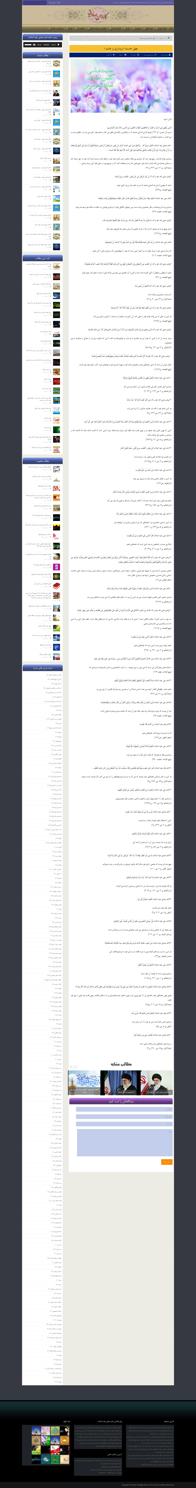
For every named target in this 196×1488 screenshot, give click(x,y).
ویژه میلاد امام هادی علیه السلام (43, 408)
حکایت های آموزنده (56, 966)
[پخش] (58, 44)
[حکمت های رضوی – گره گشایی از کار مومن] (121, 1086)
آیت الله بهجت (57, 684)
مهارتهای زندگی (57, 1315)
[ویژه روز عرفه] (56, 429)
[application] (42, 44)
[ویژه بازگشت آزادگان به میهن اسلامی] (56, 286)
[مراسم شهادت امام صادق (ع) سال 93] (56, 517)
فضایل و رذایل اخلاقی (55, 1192)
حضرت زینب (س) (56, 940)
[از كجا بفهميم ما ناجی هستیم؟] (56, 102)
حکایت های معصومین (55, 975)
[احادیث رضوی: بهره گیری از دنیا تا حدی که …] (56, 217)
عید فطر (59, 1174)
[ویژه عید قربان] (56, 420)
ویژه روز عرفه (47, 427)
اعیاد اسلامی (58, 772)
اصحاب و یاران (57, 750)
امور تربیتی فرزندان (56, 834)
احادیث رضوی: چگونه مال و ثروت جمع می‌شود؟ (39, 244)
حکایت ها (81, 29)
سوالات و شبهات (57, 1081)
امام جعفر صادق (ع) (56, 776)
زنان (60, 1064)
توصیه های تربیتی (57, 900)
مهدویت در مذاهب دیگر (55, 1329)
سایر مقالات (58, 1077)
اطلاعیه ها (58, 759)
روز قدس (59, 1041)
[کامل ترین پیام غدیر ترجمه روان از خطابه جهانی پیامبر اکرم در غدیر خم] (56, 400)
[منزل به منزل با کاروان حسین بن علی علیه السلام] (56, 352)
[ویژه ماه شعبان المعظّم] (56, 647)
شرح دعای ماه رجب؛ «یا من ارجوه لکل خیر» (40, 90)
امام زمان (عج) (57, 798)
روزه (60, 1050)
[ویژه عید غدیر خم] (56, 390)
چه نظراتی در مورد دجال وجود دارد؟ (42, 565)
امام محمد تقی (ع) (56, 821)
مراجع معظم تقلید (57, 1276)
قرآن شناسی (58, 1209)
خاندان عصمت (57, 984)
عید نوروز (59, 1178)
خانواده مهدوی (57, 997)
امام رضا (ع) (58, 794)
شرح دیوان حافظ (57, 1108)
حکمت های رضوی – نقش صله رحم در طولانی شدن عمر (156, 1091)
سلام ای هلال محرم (46, 341)
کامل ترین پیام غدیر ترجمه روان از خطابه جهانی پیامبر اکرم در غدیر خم (39, 399)
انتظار (60, 838)
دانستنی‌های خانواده (56, 1019)
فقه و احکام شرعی (56, 1200)
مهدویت (137, 29)
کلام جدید (58, 1227)
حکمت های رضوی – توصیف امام (42, 139)
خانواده (70, 29)
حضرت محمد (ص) (56, 953)
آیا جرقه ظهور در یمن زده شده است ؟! (41, 635)
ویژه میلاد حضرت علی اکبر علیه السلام (41, 447)
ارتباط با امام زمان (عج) (55, 728)
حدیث (127, 29)
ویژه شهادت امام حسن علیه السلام (42, 312)
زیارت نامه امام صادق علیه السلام (42, 506)
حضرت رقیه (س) (57, 935)
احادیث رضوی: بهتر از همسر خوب (43, 224)
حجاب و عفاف (57, 913)
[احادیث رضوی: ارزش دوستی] (56, 198)
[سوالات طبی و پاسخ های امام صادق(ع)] (56, 576)
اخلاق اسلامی (57, 714)
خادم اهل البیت (164, 55)
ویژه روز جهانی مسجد (45, 331)
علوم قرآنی (58, 1165)
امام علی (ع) (58, 807)
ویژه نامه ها (58, 1377)
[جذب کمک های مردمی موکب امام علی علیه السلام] (56, 527)
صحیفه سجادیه (57, 1130)
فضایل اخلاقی (57, 1187)
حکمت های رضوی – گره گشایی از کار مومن (122, 1092)
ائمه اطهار (149, 29)
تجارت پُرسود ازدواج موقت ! (44, 486)
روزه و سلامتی (57, 1055)
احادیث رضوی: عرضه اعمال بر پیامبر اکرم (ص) (39, 205)
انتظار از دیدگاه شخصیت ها (54, 843)
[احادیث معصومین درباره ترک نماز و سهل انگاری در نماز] (56, 556)
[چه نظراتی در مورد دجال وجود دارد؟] (56, 567)
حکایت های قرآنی (56, 971)
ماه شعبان (58, 1253)
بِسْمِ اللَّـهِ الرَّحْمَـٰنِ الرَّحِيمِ (167, 2)
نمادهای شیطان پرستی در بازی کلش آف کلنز (39, 467)
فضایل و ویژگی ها (56, 1196)
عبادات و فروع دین (56, 1147)
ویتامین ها (58, 1364)
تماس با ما (115, 2)
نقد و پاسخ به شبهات (56, 1337)
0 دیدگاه (121, 55)
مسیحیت (59, 1293)
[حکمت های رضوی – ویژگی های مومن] (56, 170)
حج (60, 909)
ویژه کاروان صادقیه (56, 1373)
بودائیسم (59, 865)
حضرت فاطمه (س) (56, 949)
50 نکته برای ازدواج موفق (44, 534)
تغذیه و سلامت (57, 896)
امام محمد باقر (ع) (56, 816)
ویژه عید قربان (47, 418)
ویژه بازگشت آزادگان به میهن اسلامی (42, 284)
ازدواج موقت (58, 741)
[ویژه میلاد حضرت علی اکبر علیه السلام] (56, 449)
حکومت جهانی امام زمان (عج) (53, 980)
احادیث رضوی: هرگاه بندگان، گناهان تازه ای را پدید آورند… (38, 235)
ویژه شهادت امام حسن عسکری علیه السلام (40, 274)
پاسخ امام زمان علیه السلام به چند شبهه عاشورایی (38, 360)
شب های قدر (58, 1090)
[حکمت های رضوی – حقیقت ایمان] (56, 179)
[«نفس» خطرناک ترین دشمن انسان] (56, 586)
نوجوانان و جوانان (57, 1346)
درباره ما (154, 2)
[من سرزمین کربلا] (56, 371)
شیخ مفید (59, 1121)
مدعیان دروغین (57, 1271)
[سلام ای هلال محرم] (56, 343)
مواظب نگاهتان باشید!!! (45, 654)
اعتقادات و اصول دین (56, 763)
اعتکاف (59, 767)
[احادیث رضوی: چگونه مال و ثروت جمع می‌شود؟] (56, 247)
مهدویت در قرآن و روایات (55, 1324)
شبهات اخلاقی (57, 1094)
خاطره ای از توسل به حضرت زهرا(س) (41, 476)
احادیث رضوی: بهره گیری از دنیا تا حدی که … (39, 215)
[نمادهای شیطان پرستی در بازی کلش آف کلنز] (56, 469)
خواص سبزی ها (57, 1006)
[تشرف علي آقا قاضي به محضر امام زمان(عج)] (56, 608)
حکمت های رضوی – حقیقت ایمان (42, 177)
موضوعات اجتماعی (56, 1333)
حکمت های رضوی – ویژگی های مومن (41, 167)
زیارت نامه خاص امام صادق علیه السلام (141, 2)
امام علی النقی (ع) (56, 812)
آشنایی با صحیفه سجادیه (55, 675)
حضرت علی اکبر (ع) (56, 944)
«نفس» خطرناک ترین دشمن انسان (42, 584)
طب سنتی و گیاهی (56, 1134)
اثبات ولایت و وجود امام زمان (54, 701)
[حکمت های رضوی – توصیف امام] (56, 141)
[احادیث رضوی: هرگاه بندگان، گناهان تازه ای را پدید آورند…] (56, 236)
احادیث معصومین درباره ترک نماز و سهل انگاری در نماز (38, 555)
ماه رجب (59, 1245)
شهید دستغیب (58, 1117)
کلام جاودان (161, 29)
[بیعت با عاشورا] (56, 381)
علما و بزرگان (58, 1156)
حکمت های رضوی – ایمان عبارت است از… (40, 186)
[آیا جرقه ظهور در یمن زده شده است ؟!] (56, 637)
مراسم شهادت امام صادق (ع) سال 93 (42, 515)
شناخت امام (58, 1112)
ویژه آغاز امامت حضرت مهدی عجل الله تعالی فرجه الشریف (38, 265)
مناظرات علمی (57, 1307)
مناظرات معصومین (56, 1311)
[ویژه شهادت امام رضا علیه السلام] (56, 324)
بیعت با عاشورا (47, 379)
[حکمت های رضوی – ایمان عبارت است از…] (56, 189)
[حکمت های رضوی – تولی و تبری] (56, 122)
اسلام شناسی (116, 29)
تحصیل (59, 878)
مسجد (59, 1284)
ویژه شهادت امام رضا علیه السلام (43, 322)
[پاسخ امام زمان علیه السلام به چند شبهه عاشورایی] (56, 362)
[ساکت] (34, 44)
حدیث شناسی (58, 922)
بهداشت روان (58, 856)
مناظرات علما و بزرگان (55, 1302)
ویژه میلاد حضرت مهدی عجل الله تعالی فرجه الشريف (40, 438)
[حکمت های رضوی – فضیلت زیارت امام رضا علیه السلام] (56, 112)
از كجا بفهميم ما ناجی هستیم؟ (43, 100)
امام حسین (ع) (57, 790)
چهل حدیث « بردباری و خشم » (121, 48)
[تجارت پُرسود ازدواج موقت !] (56, 488)
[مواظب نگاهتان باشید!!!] (56, 656)
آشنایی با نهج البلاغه (56, 679)
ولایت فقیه (58, 1360)
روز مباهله (58, 1046)
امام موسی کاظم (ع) (56, 825)
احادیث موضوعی (57, 706)
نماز (60, 1342)
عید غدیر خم (58, 1170)
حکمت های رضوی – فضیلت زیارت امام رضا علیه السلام (38, 110)
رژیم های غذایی (57, 1037)
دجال (60, 1024)
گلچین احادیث (147, 55)
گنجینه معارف (57, 1240)
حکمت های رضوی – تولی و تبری (42, 120)
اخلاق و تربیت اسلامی (97, 29)
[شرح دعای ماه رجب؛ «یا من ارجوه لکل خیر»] (56, 93)
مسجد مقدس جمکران (55, 1289)
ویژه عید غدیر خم (46, 388)
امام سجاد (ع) (57, 803)
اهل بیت (59, 847)
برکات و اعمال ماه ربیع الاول (44, 293)
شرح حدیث (58, 1103)
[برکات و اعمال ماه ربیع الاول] (56, 295)
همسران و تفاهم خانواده (55, 1351)
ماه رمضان (58, 1249)
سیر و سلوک (58, 1086)
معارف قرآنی (58, 1298)
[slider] (28, 44)
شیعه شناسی (58, 1125)
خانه (158, 2)
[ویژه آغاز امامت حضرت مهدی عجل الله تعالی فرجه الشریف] (56, 266)
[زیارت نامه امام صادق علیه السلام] (56, 508)
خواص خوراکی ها (57, 1002)
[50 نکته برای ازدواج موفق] (56, 536)
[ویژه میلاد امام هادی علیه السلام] (56, 410)
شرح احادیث (58, 1099)
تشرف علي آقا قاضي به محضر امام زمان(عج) (40, 606)
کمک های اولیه (57, 1231)
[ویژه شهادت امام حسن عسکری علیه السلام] (56, 276)
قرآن (60, 1205)
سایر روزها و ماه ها (56, 1068)
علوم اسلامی (58, 1161)
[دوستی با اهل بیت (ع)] (56, 160)
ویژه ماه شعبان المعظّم (45, 645)
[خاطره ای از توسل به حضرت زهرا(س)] (56, 478)
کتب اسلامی (58, 1214)
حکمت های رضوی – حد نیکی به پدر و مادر (86, 1092)
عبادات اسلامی (57, 1143)
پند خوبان (59, 874)
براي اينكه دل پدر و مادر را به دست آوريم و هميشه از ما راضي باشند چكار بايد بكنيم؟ (38, 496)
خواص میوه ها (57, 1010)
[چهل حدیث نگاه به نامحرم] (56, 628)
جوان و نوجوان (57, 904)
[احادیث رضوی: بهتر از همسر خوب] (56, 227)
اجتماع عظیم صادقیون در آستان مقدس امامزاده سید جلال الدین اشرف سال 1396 (38, 545)
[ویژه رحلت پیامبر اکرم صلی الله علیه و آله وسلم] (56, 305)
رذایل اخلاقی (58, 1033)
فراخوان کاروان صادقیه (125, 2)
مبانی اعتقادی (58, 1262)
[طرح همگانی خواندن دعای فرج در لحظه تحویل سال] (56, 617)
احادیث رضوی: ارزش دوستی (44, 196)
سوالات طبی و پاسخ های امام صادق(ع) (41, 574)
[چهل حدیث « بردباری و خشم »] (121, 86)
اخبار (60, 710)
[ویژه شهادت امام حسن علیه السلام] (56, 314)
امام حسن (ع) (58, 781)
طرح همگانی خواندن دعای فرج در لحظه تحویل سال (39, 616)
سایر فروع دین (57, 1072)
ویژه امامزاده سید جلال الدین (54, 1368)
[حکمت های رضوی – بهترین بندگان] (56, 151)
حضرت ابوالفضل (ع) (56, 927)
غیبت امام (58, 1183)
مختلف (59, 1267)
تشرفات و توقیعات (57, 891)
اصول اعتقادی (57, 754)
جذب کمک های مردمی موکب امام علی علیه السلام (38, 525)
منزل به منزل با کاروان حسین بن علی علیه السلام (38, 350)
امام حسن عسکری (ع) (55, 785)
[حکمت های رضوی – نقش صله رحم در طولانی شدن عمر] (157, 1086)
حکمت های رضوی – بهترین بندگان (42, 148)
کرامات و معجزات (57, 1218)
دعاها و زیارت (57, 1028)
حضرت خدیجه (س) (56, 931)
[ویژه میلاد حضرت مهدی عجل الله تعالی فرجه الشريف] (56, 439)
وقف (60, 1355)
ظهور (60, 1139)
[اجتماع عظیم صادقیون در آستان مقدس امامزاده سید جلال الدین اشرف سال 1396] (56, 546)
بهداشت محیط (57, 860)
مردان (60, 1280)
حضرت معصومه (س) (56, 957)
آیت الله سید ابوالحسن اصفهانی (53, 688)
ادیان (60, 723)
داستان (59, 1015)
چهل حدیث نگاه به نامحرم (44, 626)
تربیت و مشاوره (57, 887)
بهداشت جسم (58, 851)
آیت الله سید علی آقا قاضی (54, 692)
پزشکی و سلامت (56, 29)
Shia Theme (170, 1485)
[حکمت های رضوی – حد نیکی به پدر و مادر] (84, 1086)
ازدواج (59, 732)
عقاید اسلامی (58, 1152)
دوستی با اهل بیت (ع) (45, 158)
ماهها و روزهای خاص (56, 1258)
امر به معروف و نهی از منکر (54, 829)
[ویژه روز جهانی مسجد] (56, 333)
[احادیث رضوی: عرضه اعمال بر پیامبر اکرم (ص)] (56, 208)
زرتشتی (59, 1059)
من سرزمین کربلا (47, 369)
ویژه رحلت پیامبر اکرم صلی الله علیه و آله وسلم (39, 303)
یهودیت (59, 1382)
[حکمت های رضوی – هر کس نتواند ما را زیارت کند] (56, 132)
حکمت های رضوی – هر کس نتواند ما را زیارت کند (38, 129)
